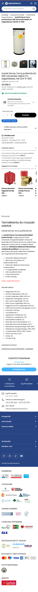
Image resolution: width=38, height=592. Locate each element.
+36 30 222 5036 (24, 402)
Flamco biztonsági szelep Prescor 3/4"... (25, 190)
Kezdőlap (5, 15)
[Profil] (31, 3)
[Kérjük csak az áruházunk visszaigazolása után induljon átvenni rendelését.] (33, 102)
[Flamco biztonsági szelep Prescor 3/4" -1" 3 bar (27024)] (26, 178)
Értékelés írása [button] (19, 369)
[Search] (34, 9)
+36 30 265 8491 (7, 142)
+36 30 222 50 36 (20, 142)
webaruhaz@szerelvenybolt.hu (16, 408)
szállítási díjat (21, 87)
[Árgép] (29, 546)
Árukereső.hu (16, 547)
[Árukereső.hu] (7, 546)
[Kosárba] (15, 183)
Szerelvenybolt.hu (13, 463)
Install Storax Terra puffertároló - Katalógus (17, 349)
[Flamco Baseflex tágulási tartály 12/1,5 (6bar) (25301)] (10, 178)
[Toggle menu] (3, 3)
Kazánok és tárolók (17, 15)
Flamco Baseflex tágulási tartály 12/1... (8, 190)
